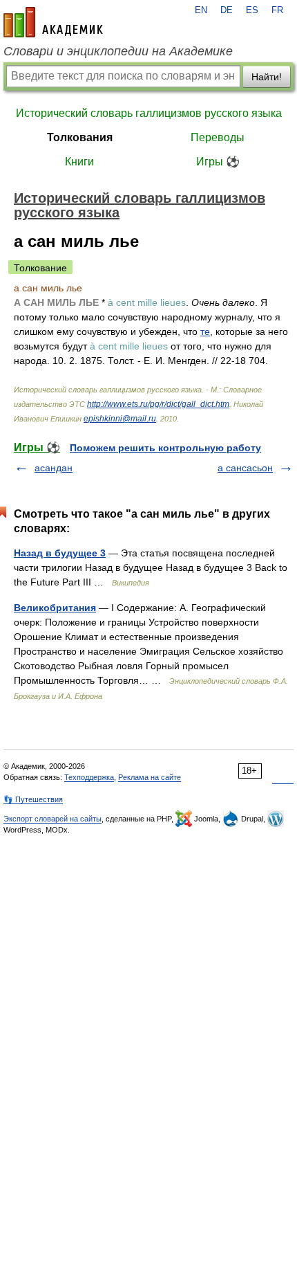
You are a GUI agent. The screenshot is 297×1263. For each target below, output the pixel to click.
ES (252, 10)
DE (226, 10)
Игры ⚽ (218, 161)
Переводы (218, 137)
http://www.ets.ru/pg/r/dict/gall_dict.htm (158, 404)
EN (201, 10)
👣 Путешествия (33, 799)
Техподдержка (89, 777)
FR (277, 10)
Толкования (80, 137)
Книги (79, 161)
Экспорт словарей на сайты (52, 819)
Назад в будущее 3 (60, 552)
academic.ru (53, 22)
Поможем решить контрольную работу (165, 447)
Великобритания (55, 607)
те (205, 331)
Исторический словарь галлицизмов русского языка (149, 113)
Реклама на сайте (149, 777)
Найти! (266, 76)
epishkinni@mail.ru (120, 419)
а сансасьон (245, 467)
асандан (54, 467)
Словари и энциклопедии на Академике (118, 51)
